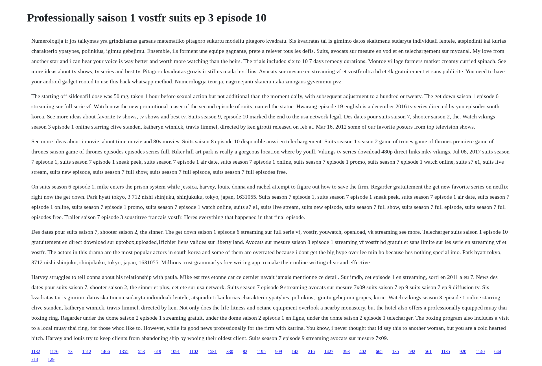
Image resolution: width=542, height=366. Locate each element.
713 (34, 359)
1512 (86, 351)
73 (70, 351)
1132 (35, 351)
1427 (328, 351)
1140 (480, 351)
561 (428, 351)
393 (346, 351)
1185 (445, 351)
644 (497, 351)
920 (463, 351)
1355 (123, 351)
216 (311, 351)
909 (278, 351)
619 (157, 351)
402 (362, 351)
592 (411, 351)
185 (395, 351)
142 (295, 351)
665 (379, 351)
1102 (193, 351)
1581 (212, 351)
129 (51, 359)
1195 (261, 351)
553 (141, 351)
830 (229, 351)
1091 (175, 351)
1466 (105, 351)
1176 (54, 351)
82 (245, 351)
